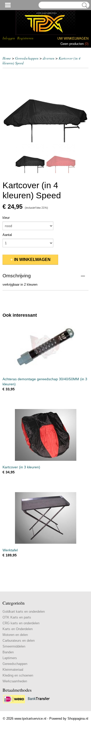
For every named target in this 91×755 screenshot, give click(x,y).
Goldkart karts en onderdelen (24, 611)
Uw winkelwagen (72, 38)
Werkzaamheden (15, 681)
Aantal (7, 235)
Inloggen (9, 38)
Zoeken (83, 5)
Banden (8, 652)
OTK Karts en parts (17, 617)
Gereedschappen (26, 58)
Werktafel (10, 550)
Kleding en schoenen (18, 675)
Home (7, 58)
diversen (48, 58)
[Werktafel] (45, 518)
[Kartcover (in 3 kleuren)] (45, 435)
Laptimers (10, 658)
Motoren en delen (15, 635)
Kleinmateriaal (13, 669)
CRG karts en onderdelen (21, 623)
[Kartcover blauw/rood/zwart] (45, 106)
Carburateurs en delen (19, 640)
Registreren (25, 38)
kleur (6, 218)
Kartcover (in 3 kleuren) (21, 467)
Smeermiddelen (14, 646)
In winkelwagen (32, 259)
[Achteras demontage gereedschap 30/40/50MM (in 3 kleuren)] (45, 347)
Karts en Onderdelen (18, 629)
